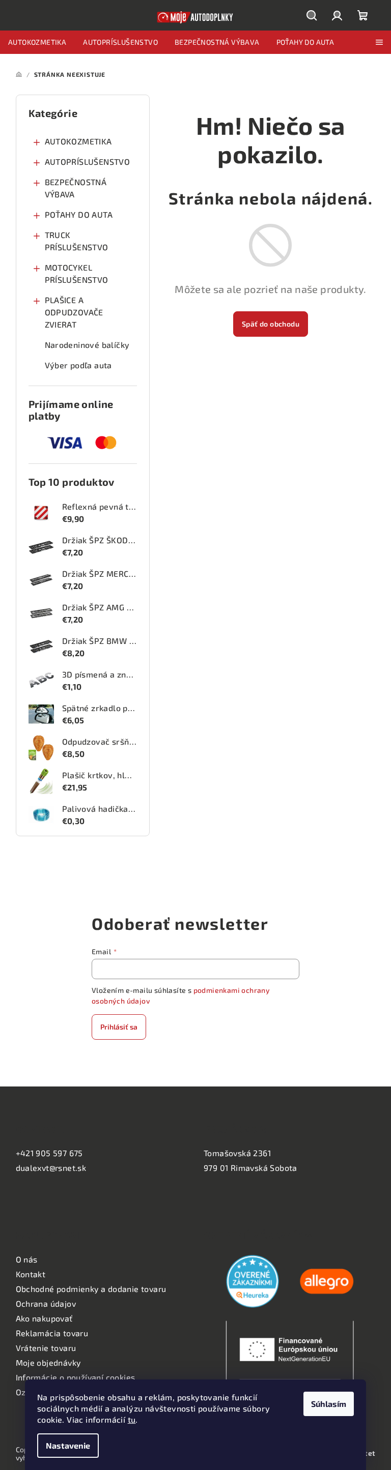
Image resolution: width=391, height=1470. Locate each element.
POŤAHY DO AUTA (79, 214)
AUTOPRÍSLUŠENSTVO (87, 161)
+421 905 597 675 (49, 1153)
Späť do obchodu (270, 323)
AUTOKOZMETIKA (78, 141)
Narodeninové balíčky (87, 344)
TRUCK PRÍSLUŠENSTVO (76, 241)
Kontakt (31, 1274)
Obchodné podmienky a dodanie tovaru (91, 1288)
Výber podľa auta (78, 365)
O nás (27, 1259)
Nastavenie (68, 1445)
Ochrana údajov (46, 1303)
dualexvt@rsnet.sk (51, 1167)
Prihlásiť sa (118, 1026)
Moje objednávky (48, 1362)
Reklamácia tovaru (52, 1333)
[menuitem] (37, 42)
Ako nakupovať (44, 1318)
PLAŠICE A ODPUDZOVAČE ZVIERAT (74, 312)
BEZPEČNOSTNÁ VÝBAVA (76, 188)
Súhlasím (328, 1403)
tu (132, 1419)
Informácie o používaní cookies (75, 1377)
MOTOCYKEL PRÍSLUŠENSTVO (76, 273)
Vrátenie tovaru (46, 1348)
